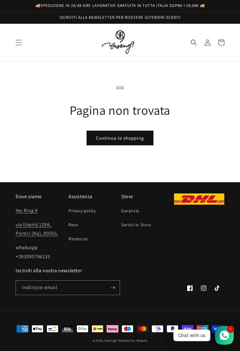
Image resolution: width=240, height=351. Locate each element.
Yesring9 (110, 340)
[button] (19, 42)
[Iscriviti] (113, 287)
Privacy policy (82, 210)
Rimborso (78, 239)
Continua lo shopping (120, 138)
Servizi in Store (136, 225)
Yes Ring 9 (27, 210)
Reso (73, 225)
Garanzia (130, 210)
